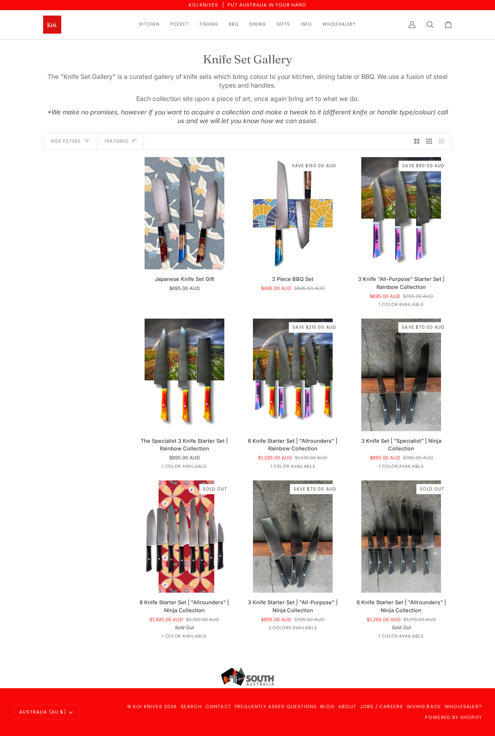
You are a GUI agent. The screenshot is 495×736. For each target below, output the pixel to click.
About (347, 706)
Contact (218, 706)
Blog (327, 706)
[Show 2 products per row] (417, 141)
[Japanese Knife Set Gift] (184, 213)
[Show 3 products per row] (429, 141)
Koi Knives (147, 706)
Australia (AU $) (42, 711)
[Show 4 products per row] (444, 141)
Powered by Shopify (453, 717)
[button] (149, 24)
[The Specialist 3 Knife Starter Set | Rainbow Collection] (184, 375)
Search (191, 706)
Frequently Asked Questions (276, 706)
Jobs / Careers (381, 706)
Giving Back (424, 706)
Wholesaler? (463, 706)
